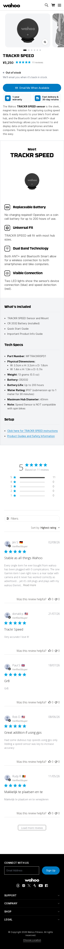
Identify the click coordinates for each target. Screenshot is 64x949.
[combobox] (45, 527)
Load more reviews (32, 828)
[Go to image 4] (34, 50)
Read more (29, 585)
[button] (32, 895)
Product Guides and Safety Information (31, 436)
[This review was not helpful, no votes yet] (56, 599)
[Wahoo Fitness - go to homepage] (32, 880)
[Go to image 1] (25, 50)
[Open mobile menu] (59, 5)
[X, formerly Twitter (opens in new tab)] (29, 885)
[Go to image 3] (31, 50)
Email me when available (34, 87)
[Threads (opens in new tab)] (18, 885)
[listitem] (17, 98)
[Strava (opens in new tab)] (34, 885)
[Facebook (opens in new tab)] (46, 885)
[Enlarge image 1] (45, 42)
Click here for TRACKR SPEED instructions (32, 430)
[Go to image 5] (37, 50)
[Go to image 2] (29, 50)
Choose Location (32, 940)
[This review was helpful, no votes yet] (49, 599)
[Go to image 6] (40, 50)
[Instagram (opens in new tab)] (23, 885)
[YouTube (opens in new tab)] (41, 885)
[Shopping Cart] (53, 5)
